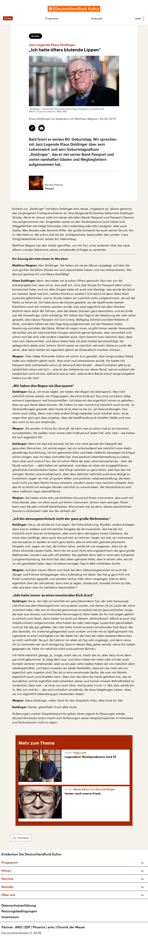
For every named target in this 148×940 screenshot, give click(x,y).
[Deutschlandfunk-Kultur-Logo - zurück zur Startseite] (74, 8)
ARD (19, 927)
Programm (51, 18)
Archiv (35, 36)
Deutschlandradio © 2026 (21, 933)
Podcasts (96, 18)
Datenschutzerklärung (18, 905)
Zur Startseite (21, 837)
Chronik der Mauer (70, 927)
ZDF (28, 927)
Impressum (10, 917)
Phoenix (40, 927)
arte (52, 927)
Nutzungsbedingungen (19, 911)
